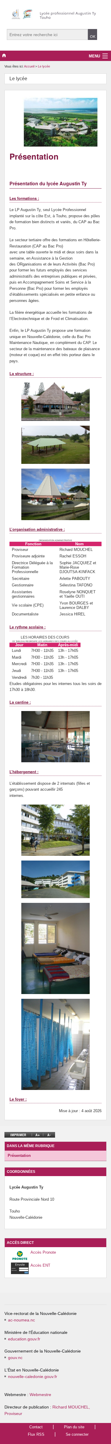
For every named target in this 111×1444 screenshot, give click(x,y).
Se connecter (77, 1434)
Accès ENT (40, 1265)
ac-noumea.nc (21, 1320)
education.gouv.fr (24, 1339)
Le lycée (44, 66)
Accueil (29, 66)
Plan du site (74, 1427)
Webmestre (40, 1394)
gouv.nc (15, 1357)
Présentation (19, 1155)
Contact (36, 1427)
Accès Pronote (43, 1252)
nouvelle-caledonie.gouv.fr (32, 1376)
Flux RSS (36, 1434)
